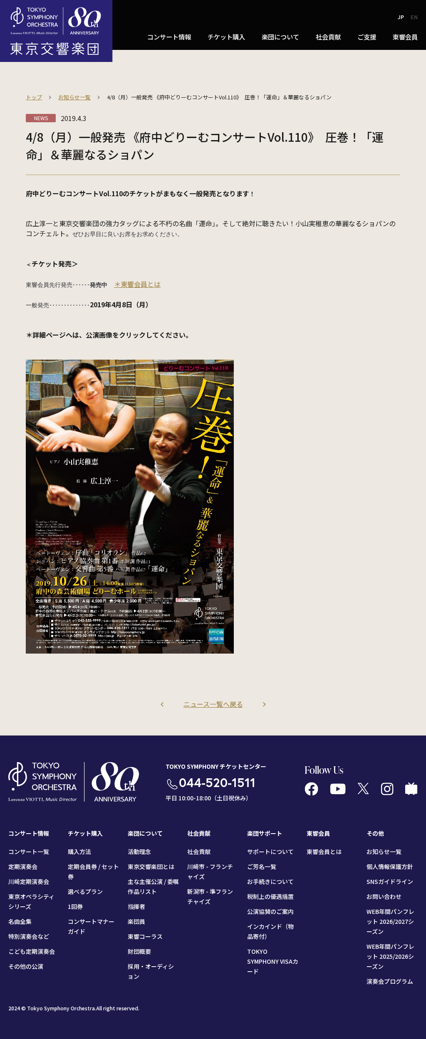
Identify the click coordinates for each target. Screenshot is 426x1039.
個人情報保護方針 (390, 866)
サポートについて (270, 851)
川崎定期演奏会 (28, 881)
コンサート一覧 (28, 851)
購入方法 (79, 851)
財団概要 (139, 951)
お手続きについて (270, 881)
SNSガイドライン (390, 881)
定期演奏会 (22, 866)
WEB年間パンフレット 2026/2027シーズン (390, 921)
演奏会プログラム (390, 981)
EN (414, 17)
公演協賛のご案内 (270, 911)
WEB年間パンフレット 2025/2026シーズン (390, 956)
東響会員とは (324, 851)
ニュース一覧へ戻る (213, 704)
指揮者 (136, 906)
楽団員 (136, 921)
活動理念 (139, 851)
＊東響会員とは (137, 284)
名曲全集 (20, 921)
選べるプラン (85, 891)
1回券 (75, 906)
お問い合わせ (384, 896)
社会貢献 (199, 851)
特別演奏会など (28, 936)
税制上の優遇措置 (270, 896)
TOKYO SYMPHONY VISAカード (272, 961)
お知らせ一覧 (74, 97)
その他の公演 (25, 966)
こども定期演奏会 (31, 951)
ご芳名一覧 (261, 866)
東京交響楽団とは (151, 866)
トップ (34, 97)
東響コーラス (145, 936)
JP (401, 17)
